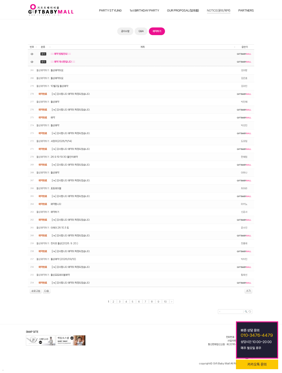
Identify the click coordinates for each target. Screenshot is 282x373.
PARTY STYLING (110, 10)
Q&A (141, 31)
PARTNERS (246, 10)
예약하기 (157, 31)
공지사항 (125, 31)
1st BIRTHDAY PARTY (144, 10)
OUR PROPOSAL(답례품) (183, 10)
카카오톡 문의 (257, 364)
